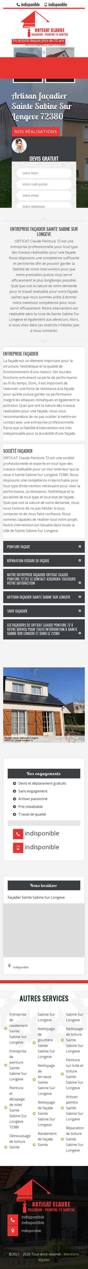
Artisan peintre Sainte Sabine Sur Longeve (74, 1107)
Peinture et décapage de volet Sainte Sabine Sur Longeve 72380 (18, 1107)
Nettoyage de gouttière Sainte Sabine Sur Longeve (46, 1042)
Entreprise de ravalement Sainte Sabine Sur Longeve (18, 1028)
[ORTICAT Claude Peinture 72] (44, 23)
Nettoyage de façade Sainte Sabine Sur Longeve (46, 1113)
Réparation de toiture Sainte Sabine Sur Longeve (75, 1139)
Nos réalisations (36, 131)
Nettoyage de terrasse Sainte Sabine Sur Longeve (46, 1079)
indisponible (30, 4)
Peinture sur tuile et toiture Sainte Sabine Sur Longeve (74, 1074)
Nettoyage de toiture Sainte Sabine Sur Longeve (74, 1039)
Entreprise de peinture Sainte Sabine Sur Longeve (18, 1065)
